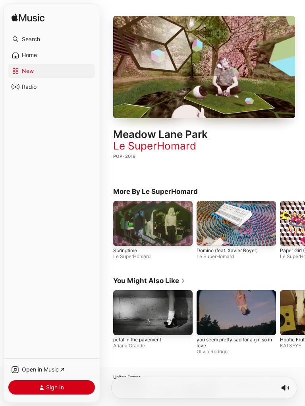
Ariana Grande (129, 346)
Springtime (125, 250)
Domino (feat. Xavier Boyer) (227, 250)
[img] (28, 18)
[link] (149, 280)
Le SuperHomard (154, 146)
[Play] (204, 67)
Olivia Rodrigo (212, 351)
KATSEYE (290, 346)
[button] (52, 39)
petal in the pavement (137, 340)
